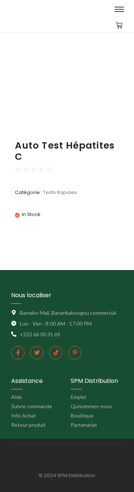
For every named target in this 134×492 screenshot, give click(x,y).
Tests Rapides (60, 192)
